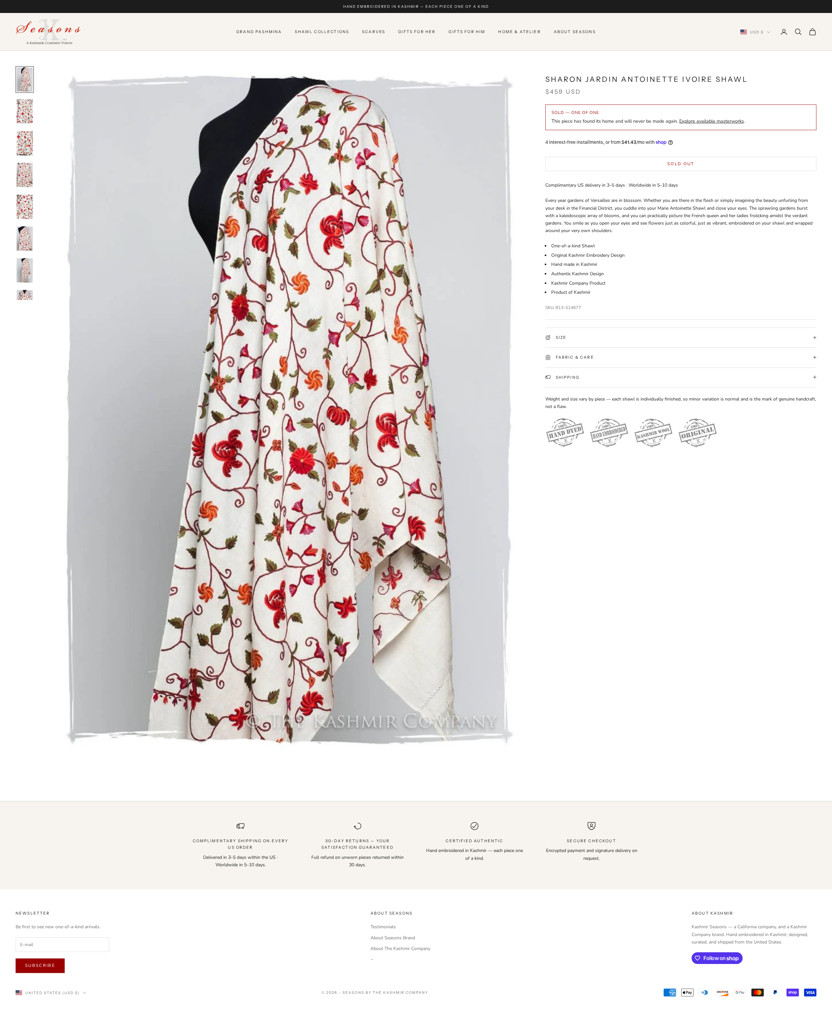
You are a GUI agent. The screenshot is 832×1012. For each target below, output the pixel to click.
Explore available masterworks (711, 121)
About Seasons (575, 31)
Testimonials (383, 927)
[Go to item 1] (25, 79)
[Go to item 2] (25, 111)
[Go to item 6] (25, 238)
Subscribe (40, 966)
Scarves (373, 31)
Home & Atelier (519, 31)
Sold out (681, 164)
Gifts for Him (466, 31)
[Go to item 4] (25, 175)
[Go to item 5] (25, 206)
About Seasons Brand (392, 938)
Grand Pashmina (259, 31)
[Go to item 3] (25, 143)
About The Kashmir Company (400, 948)
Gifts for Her (417, 31)
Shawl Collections (322, 31)
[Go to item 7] (25, 270)
